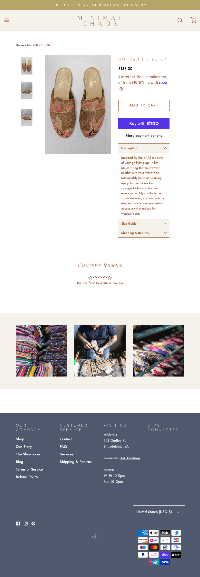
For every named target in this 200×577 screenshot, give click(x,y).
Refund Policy (27, 477)
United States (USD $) (154, 511)
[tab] (144, 148)
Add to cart (144, 105)
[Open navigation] (6, 20)
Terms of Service (29, 469)
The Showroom (28, 454)
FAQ (63, 446)
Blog (19, 461)
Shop (20, 439)
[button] (26, 70)
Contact (66, 439)
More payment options (144, 135)
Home (20, 45)
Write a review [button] (100, 296)
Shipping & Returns (75, 461)
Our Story (24, 446)
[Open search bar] (180, 20)
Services (66, 454)
